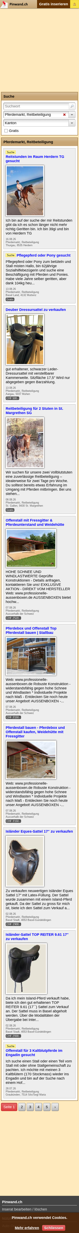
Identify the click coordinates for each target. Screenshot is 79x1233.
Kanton (10, 123)
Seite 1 (9, 1107)
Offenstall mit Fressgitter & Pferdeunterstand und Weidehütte (35, 522)
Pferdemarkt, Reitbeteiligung (28, 115)
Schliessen (53, 1228)
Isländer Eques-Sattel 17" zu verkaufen (39, 831)
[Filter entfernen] (64, 115)
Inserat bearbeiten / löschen (24, 1209)
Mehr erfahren (27, 1228)
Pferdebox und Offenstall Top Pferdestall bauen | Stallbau (31, 630)
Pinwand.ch (15, 4)
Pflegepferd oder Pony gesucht (43, 255)
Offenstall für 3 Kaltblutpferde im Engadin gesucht (34, 1053)
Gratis (14, 131)
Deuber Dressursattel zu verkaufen (36, 310)
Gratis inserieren (53, 4)
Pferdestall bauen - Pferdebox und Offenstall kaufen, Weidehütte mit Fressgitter (35, 732)
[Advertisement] (39, 50)
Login (74, 4)
